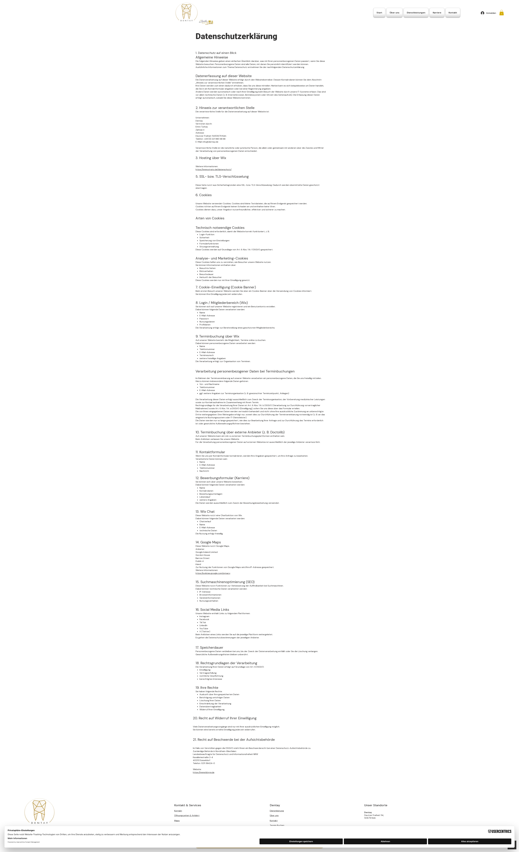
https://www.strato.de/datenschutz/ (214, 169)
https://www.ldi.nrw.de (203, 772)
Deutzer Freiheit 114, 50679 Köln (374, 816)
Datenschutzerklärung (236, 36)
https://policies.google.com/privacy (213, 573)
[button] (501, 12)
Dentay (368, 812)
